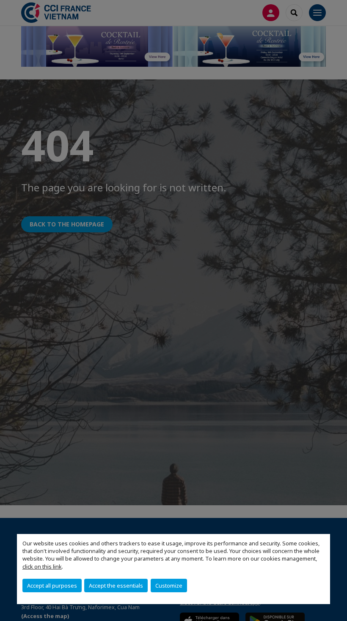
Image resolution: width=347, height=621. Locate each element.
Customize (168, 585)
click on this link (42, 566)
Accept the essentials (116, 585)
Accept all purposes (52, 585)
